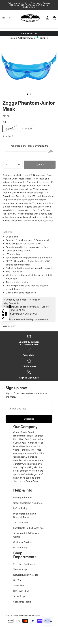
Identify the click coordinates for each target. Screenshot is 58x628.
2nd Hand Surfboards (24, 564)
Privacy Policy (20, 547)
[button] (4, 314)
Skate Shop (19, 585)
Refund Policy (20, 508)
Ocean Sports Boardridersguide (26, 615)
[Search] (10, 18)
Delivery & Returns (22, 497)
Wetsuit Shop (20, 569)
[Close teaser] (9, 306)
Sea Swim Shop (21, 591)
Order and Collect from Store (28, 503)
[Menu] (3, 18)
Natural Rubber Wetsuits (25, 574)
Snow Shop (19, 596)
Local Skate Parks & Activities (28, 528)
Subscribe (29, 418)
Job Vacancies (20, 522)
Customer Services (22, 542)
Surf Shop (18, 580)
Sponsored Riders (22, 601)
